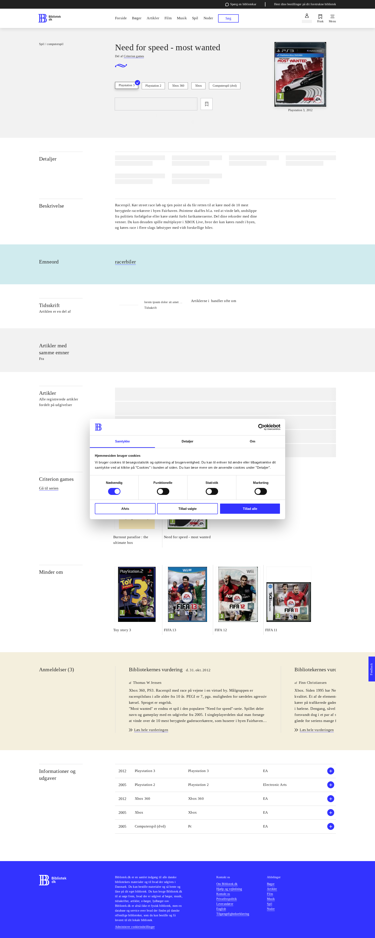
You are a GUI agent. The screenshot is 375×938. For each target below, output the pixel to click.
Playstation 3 (127, 85)
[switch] (163, 491)
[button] (225, 771)
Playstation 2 (153, 85)
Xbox (198, 85)
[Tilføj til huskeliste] (207, 104)
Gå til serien (48, 488)
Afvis (125, 508)
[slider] (300, 77)
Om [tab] (252, 441)
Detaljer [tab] (188, 441)
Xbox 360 (178, 85)
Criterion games (56, 479)
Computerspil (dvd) (225, 85)
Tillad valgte (187, 508)
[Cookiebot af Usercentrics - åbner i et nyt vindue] (261, 427)
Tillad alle (250, 508)
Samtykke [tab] (122, 441)
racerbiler (125, 262)
